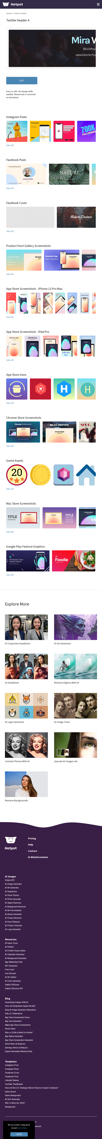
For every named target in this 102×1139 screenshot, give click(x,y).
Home (9, 13)
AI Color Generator (13, 981)
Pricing (32, 838)
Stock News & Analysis (15, 1044)
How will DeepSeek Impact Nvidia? (20, 1006)
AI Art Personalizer (13, 910)
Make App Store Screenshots (18, 1025)
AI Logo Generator (13, 929)
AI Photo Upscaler (13, 899)
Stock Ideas (10, 1029)
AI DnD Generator (12, 1099)
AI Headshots (11, 891)
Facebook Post (11, 1076)
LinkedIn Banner (12, 1080)
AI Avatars (9, 947)
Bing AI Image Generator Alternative (20, 1010)
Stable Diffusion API (14, 988)
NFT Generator (11, 966)
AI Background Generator (15, 958)
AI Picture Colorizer (13, 925)
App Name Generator (14, 1036)
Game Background (13, 1095)
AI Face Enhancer (12, 922)
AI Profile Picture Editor (15, 951)
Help (30, 844)
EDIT (22, 80)
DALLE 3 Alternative (13, 1013)
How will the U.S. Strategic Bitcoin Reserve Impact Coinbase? (31, 1088)
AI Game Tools (11, 943)
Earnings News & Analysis (16, 1047)
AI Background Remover (15, 906)
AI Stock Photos (12, 895)
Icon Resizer (10, 973)
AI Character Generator (15, 954)
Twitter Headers (20, 13)
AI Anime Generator (13, 914)
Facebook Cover (12, 1073)
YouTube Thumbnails (14, 1084)
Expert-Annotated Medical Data (18, 1051)
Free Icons (9, 969)
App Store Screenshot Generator (19, 1040)
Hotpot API (10, 880)
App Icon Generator (13, 1021)
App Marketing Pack (14, 962)
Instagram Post (11, 1065)
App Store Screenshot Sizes (17, 1017)
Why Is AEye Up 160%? (15, 1103)
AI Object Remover (13, 903)
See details (22, 1128)
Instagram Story (12, 1069)
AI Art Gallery (10, 977)
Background (10, 1107)
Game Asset (10, 1092)
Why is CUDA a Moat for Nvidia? (19, 1032)
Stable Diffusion (12, 984)
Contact (32, 850)
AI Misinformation (38, 857)
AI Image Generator (13, 884)
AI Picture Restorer (13, 918)
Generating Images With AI (16, 1002)
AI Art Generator (12, 888)
